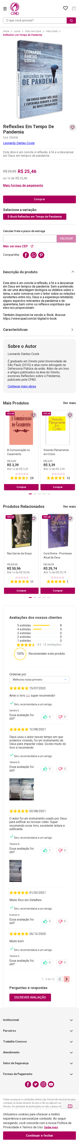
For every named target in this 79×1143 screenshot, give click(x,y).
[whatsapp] (33, 255)
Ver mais (69, 403)
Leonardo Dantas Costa (19, 143)
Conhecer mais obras (22, 386)
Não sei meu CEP (15, 246)
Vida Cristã (52, 31)
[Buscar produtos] (71, 20)
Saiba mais (51, 1127)
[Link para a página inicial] (6, 31)
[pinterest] (41, 255)
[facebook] (26, 255)
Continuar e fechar (39, 1135)
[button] (39, 185)
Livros (17, 31)
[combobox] (39, 20)
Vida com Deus (33, 31)
